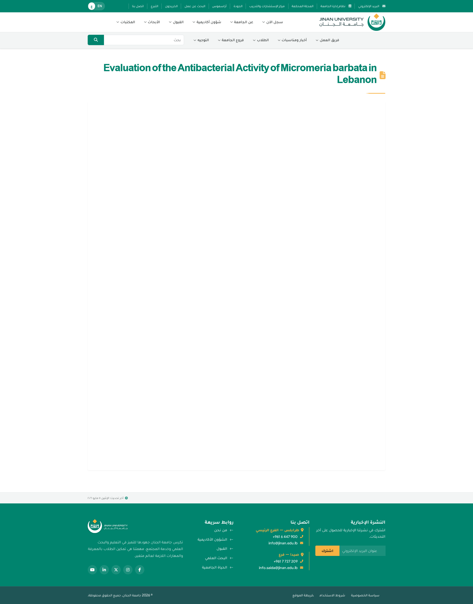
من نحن (220, 530)
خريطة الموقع (303, 595)
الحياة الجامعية (214, 567)
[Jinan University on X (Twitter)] (116, 569)
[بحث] (96, 40)
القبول (222, 548)
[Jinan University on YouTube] (92, 569)
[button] (272, 22)
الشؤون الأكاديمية (212, 539)
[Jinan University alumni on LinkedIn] (104, 569)
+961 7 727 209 (286, 561)
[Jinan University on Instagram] (128, 569)
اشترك (327, 550)
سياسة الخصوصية (365, 595)
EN (100, 6)
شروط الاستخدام (332, 595)
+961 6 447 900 (285, 536)
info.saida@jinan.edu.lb (278, 568)
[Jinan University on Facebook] (139, 569)
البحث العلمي (216, 557)
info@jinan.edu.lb (283, 543)
